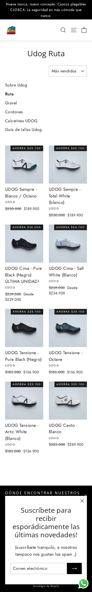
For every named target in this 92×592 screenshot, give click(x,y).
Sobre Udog (16, 85)
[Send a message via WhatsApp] (83, 583)
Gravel (11, 103)
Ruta (9, 94)
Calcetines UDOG (21, 121)
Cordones (13, 112)
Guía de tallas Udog (23, 129)
